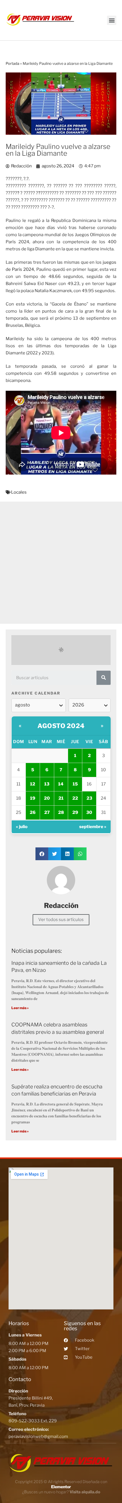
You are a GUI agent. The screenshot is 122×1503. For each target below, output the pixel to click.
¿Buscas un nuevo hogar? (61, 1491)
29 (75, 812)
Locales (19, 492)
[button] (111, 20)
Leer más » (20, 1008)
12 (32, 784)
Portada (12, 63)
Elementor (61, 1486)
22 (75, 798)
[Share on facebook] (41, 853)
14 (61, 784)
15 (75, 784)
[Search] (103, 678)
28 (61, 812)
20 (47, 798)
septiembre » (92, 826)
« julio (22, 826)
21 (61, 798)
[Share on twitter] (54, 853)
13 (46, 784)
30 (89, 812)
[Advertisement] (61, 563)
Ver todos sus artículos (61, 919)
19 (32, 798)
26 (32, 812)
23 (89, 798)
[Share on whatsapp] (80, 853)
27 (47, 812)
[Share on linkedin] (67, 853)
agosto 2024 (61, 725)
